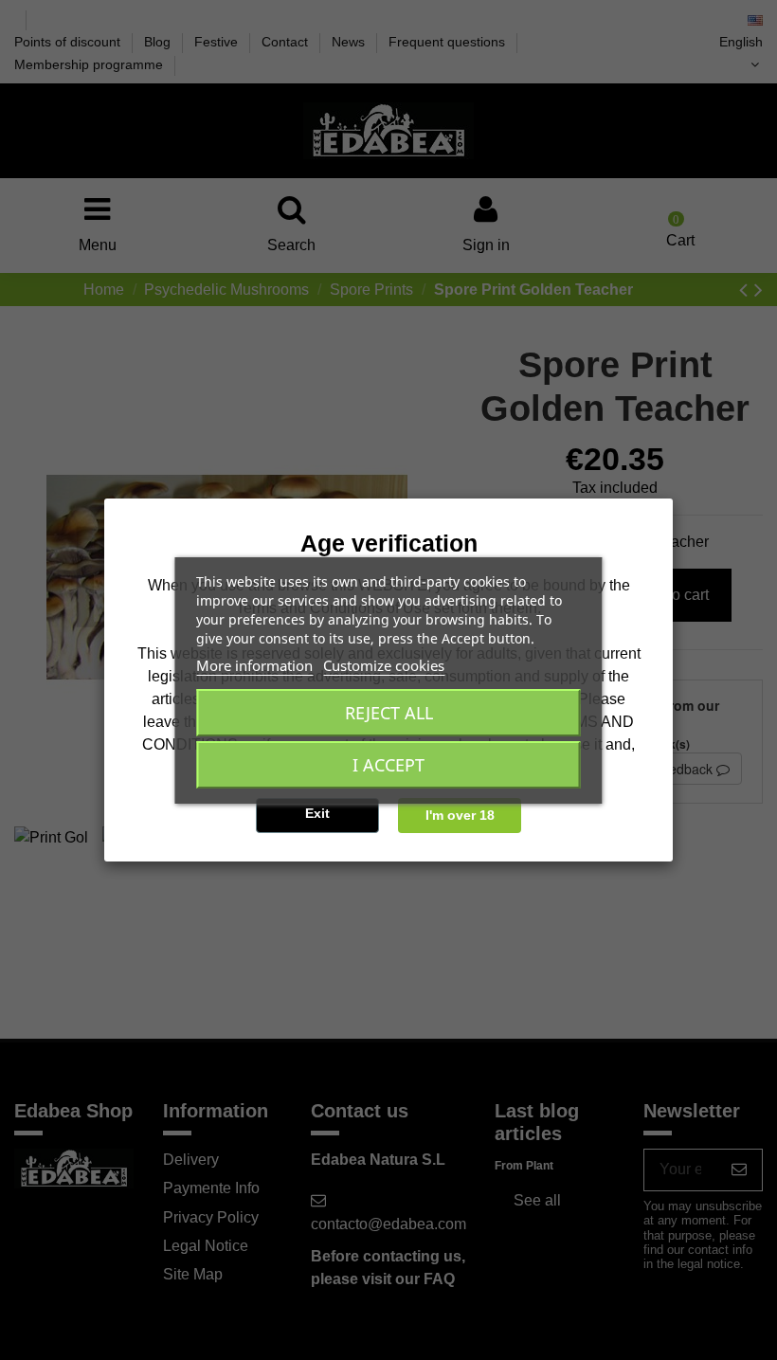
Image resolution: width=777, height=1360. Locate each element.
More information (254, 665)
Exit (317, 813)
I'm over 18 (460, 815)
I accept (388, 764)
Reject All (389, 712)
